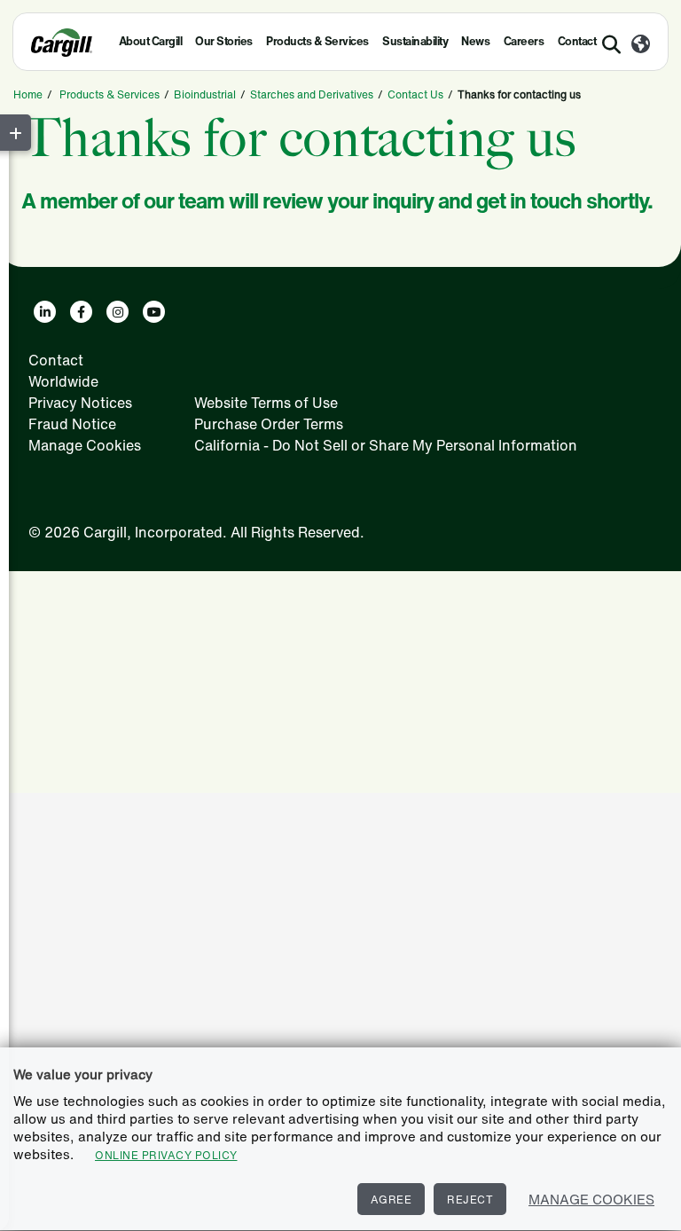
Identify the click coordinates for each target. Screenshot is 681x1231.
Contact (55, 360)
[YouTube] (154, 312)
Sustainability (415, 41)
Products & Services (317, 41)
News (475, 41)
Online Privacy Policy (166, 1155)
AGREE (391, 1199)
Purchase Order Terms (268, 424)
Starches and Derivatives (311, 94)
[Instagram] (117, 312)
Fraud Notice (72, 424)
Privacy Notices (80, 402)
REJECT (470, 1199)
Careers (524, 41)
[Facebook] (81, 312)
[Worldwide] (640, 45)
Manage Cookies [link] (84, 445)
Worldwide (63, 381)
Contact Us (415, 94)
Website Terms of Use (266, 402)
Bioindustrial (205, 94)
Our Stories (224, 41)
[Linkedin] (45, 312)
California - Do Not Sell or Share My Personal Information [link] (385, 445)
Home (28, 94)
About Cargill (151, 41)
